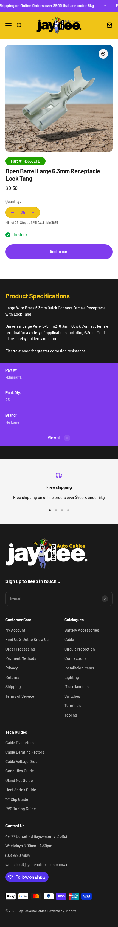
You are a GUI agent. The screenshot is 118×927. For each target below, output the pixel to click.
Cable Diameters (19, 742)
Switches (72, 696)
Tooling (70, 715)
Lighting (71, 677)
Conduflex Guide (19, 770)
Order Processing (20, 649)
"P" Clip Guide (16, 799)
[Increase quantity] (33, 212)
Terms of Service (19, 696)
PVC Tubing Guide (20, 808)
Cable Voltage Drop (21, 761)
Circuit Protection (79, 649)
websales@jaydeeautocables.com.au (36, 864)
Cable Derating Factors (24, 752)
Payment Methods (20, 658)
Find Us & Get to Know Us (27, 639)
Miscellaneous (76, 686)
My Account (15, 630)
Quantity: (13, 201)
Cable (69, 639)
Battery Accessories (81, 630)
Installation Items (79, 668)
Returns (12, 677)
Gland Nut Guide (19, 780)
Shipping (13, 686)
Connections (75, 658)
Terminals (72, 705)
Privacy (11, 668)
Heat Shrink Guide (20, 789)
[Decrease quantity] (12, 212)
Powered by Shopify (61, 911)
